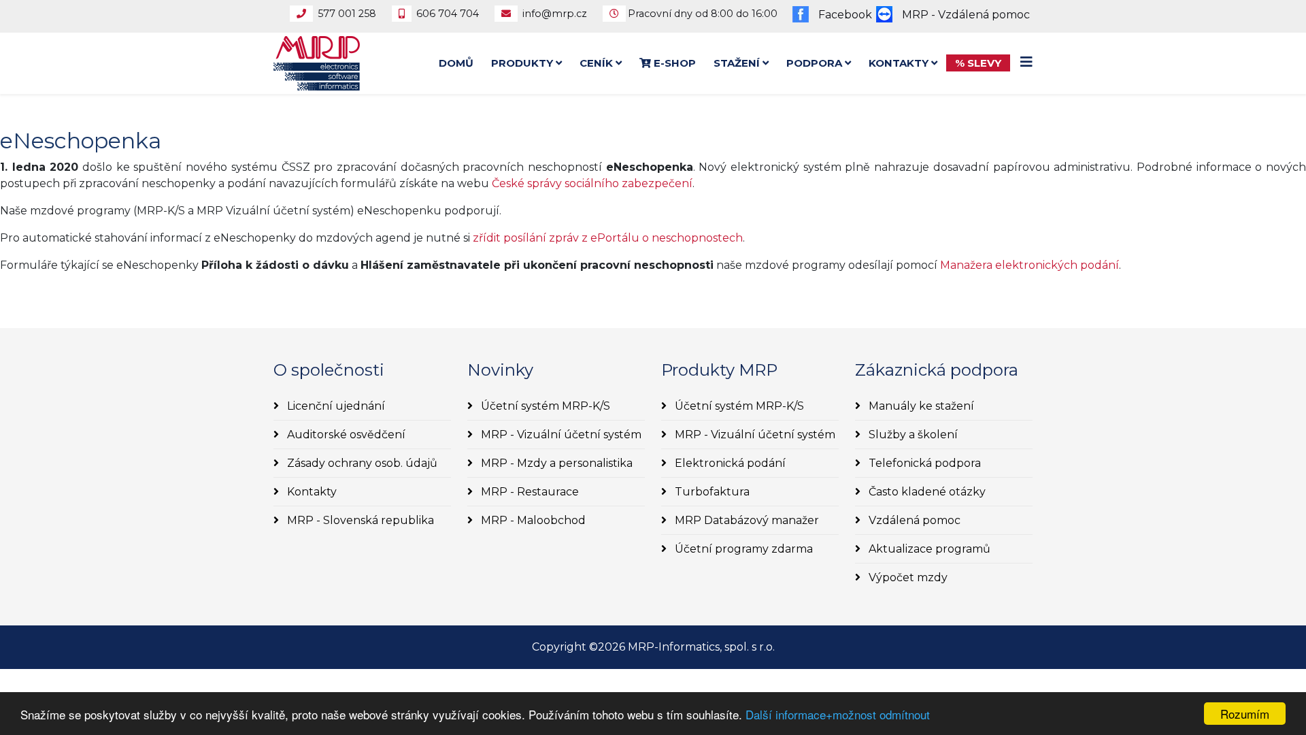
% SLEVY (978, 62)
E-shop (673, 62)
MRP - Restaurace (528, 491)
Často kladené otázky (926, 491)
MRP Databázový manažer (745, 520)
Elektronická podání (729, 463)
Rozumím (1244, 713)
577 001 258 (347, 13)
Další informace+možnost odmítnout (838, 714)
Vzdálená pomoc (913, 520)
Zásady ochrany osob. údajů (360, 463)
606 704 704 (447, 13)
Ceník (596, 62)
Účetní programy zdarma (742, 548)
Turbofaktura (711, 491)
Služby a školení (912, 434)
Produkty (522, 62)
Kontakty (898, 62)
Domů (456, 62)
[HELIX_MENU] (1026, 62)
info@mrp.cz (554, 13)
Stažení (737, 62)
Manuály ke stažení (920, 405)
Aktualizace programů (928, 548)
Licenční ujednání (334, 405)
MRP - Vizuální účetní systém (559, 434)
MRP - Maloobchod (532, 520)
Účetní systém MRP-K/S (544, 405)
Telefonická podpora (923, 463)
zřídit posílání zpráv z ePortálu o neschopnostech (608, 237)
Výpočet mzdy (907, 577)
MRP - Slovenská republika (359, 520)
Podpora (814, 62)
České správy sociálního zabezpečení (592, 183)
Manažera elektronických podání (1029, 265)
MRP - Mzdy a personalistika (555, 463)
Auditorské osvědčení (344, 434)
